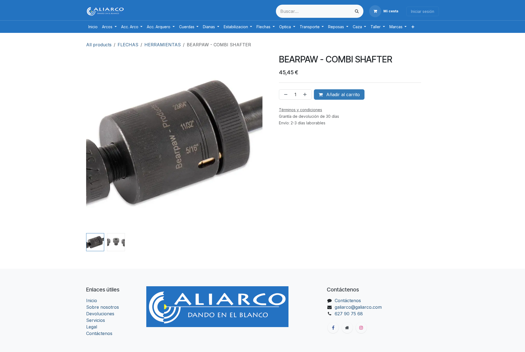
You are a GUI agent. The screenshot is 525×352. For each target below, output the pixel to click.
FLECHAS (128, 44)
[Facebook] (333, 327)
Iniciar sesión (422, 11)
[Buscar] (356, 11)
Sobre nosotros (102, 307)
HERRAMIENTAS (162, 44)
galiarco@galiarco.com (358, 307)
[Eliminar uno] (284, 94)
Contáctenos (99, 333)
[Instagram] (361, 327)
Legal (91, 327)
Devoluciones (100, 313)
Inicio (91, 300)
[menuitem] (93, 27)
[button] (95, 142)
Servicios (95, 320)
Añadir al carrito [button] (342, 94)
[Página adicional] (347, 327)
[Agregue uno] (306, 94)
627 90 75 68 (349, 313)
